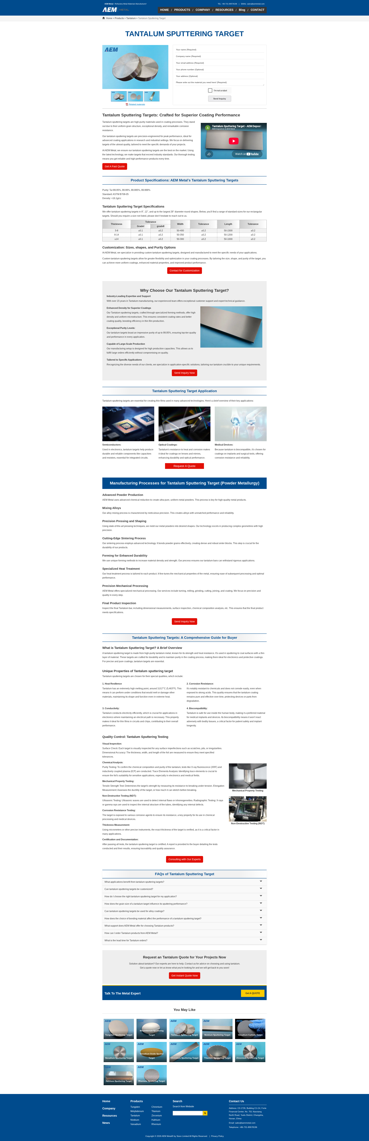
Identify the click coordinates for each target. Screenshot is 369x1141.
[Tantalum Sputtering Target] (184, 1028)
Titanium (155, 1111)
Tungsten (135, 1107)
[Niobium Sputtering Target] (217, 1028)
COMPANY (203, 9)
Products (119, 18)
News (106, 1122)
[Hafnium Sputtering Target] (119, 1075)
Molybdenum (137, 1111)
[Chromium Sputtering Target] (184, 1052)
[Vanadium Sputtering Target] (119, 1052)
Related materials (137, 104)
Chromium (156, 1107)
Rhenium (156, 1124)
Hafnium (155, 1120)
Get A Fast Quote (115, 166)
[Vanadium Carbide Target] (250, 1028)
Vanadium (135, 1124)
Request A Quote (184, 466)
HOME (164, 9)
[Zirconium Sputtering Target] (250, 1052)
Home (109, 18)
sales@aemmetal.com (255, 4)
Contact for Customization (184, 270)
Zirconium (156, 1115)
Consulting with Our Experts (185, 859)
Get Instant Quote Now (184, 975)
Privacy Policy (217, 1136)
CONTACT (257, 9)
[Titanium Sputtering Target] (217, 1052)
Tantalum (131, 18)
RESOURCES (224, 9)
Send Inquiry (219, 98)
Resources (109, 1115)
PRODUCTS (182, 9)
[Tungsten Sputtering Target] (119, 1028)
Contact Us (236, 1101)
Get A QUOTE (252, 993)
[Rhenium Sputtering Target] (152, 1075)
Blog (242, 9)
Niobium (134, 1120)
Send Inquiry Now (184, 372)
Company (108, 1108)
